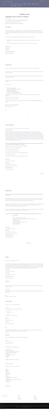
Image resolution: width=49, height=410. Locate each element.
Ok (0, 409)
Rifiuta (3, 409)
